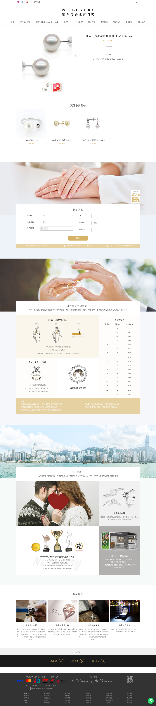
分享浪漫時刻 (109, 700)
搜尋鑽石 (26, 695)
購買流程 (26, 698)
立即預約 (78, 238)
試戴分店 (30, 215)
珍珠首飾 (46, 702)
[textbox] (55, 216)
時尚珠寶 (79, 22)
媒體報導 (88, 698)
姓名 (80, 215)
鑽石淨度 (67, 702)
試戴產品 (30, 222)
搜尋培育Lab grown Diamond (46, 22)
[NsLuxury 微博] (27, 2)
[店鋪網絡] (136, 2)
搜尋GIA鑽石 (25, 22)
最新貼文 (88, 695)
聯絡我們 (141, 22)
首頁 (12, 22)
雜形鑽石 (26, 700)
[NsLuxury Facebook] (17, 2)
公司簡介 (129, 695)
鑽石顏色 (67, 698)
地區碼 (81, 222)
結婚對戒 (46, 695)
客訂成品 (116, 22)
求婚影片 (109, 702)
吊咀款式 (46, 700)
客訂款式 (88, 700)
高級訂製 (91, 22)
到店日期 (30, 228)
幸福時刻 (129, 22)
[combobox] (56, 215)
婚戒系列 (66, 22)
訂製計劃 (109, 698)
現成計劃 (109, 695)
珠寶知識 (104, 22)
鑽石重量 (67, 700)
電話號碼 (82, 229)
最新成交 (88, 702)
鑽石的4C (67, 695)
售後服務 (129, 700)
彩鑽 (26, 702)
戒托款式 (46, 698)
